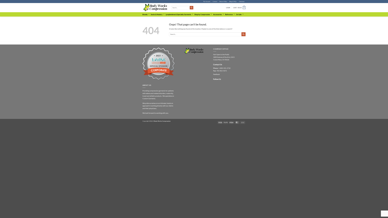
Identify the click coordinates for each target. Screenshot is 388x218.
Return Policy (223, 1)
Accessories (217, 14)
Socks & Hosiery (156, 14)
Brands (145, 14)
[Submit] (191, 7)
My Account (206, 1)
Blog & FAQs (233, 1)
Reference (229, 14)
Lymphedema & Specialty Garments (178, 14)
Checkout (241, 1)
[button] (228, 7)
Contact (215, 1)
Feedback (216, 74)
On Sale (239, 14)
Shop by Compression (202, 14)
